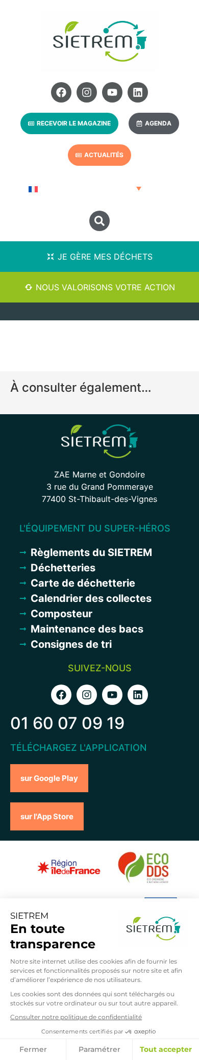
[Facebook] (61, 92)
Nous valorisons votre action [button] (105, 287)
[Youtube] (112, 92)
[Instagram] (87, 92)
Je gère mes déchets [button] (105, 256)
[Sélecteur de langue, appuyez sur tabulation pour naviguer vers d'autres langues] (83, 188)
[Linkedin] (138, 92)
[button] (99, 221)
